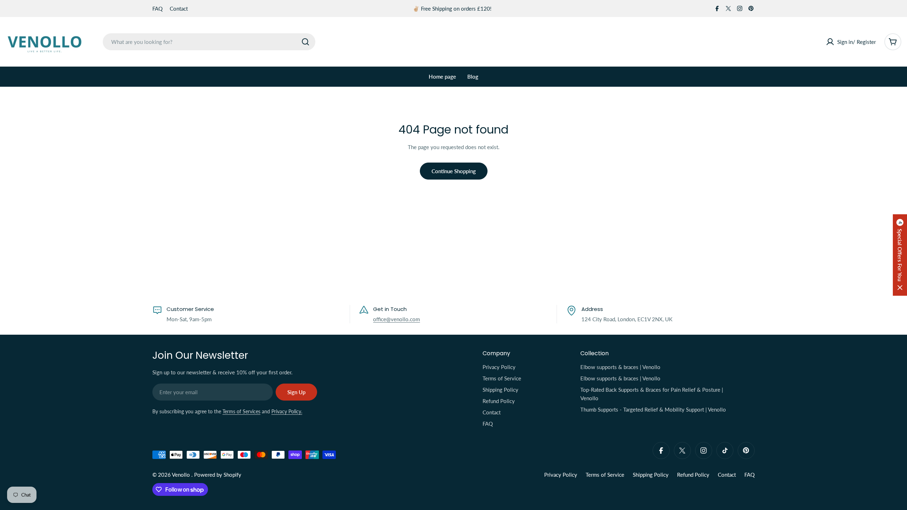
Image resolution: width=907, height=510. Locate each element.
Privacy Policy (560, 474)
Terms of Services (241, 411)
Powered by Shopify (217, 474)
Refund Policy (693, 474)
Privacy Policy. (286, 411)
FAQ (157, 8)
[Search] (305, 42)
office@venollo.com (396, 319)
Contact (179, 8)
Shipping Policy (651, 474)
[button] (900, 255)
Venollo (181, 474)
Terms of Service (605, 474)
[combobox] (209, 41)
